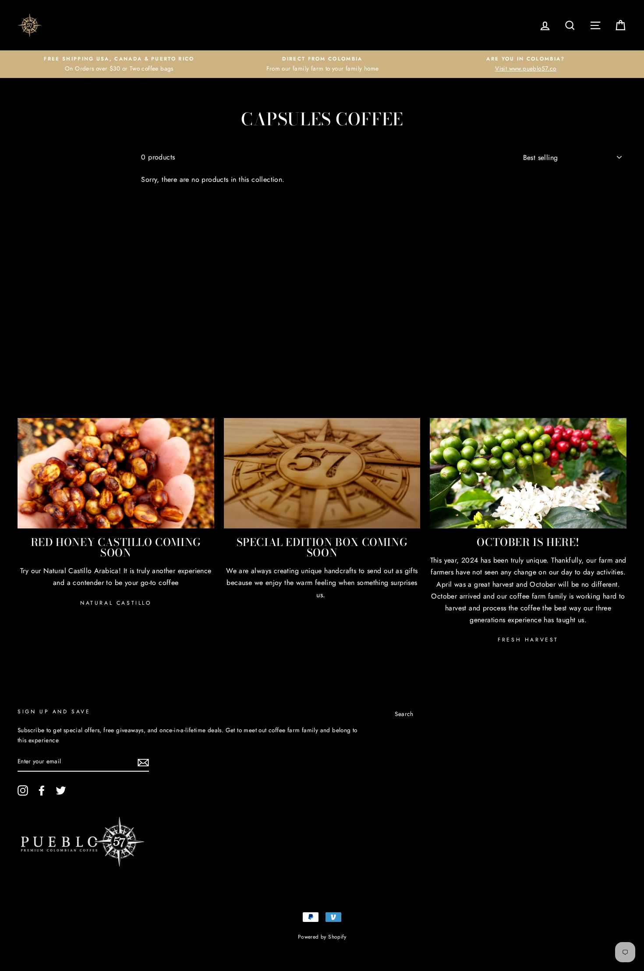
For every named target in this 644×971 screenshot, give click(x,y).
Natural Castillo (116, 603)
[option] (119, 64)
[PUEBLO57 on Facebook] (41, 790)
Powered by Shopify (322, 937)
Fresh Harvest (528, 640)
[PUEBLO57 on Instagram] (23, 790)
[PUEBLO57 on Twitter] (61, 790)
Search (404, 713)
